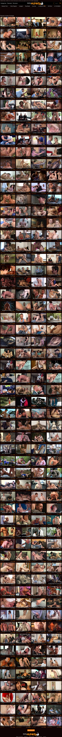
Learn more (36, 0)
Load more (31, 730)
